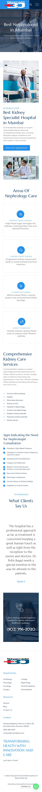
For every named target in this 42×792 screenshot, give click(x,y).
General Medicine (28, 686)
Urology (24, 679)
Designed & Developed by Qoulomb (21, 784)
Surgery (6, 689)
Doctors (6, 703)
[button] (14, 516)
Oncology (7, 686)
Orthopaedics (26, 689)
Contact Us (7, 710)
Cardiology (7, 679)
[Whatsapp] (36, 786)
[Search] (30, 4)
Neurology (7, 683)
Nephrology (25, 683)
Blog (5, 707)
